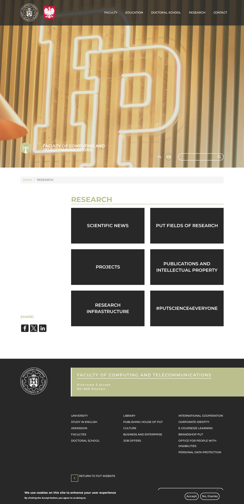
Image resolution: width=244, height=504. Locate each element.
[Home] (30, 12)
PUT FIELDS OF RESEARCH (187, 225)
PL (160, 157)
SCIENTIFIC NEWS (108, 225)
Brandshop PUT (190, 434)
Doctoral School (166, 12)
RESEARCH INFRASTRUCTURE (108, 308)
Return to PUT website (97, 476)
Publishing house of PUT (143, 422)
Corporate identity (194, 422)
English (169, 157)
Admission (79, 428)
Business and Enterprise (142, 434)
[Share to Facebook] (25, 328)
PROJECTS (108, 267)
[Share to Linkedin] (42, 328)
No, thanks (210, 496)
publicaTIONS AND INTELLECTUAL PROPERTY (187, 267)
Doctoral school (85, 440)
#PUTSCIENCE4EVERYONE (187, 308)
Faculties (78, 434)
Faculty (110, 12)
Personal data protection (199, 452)
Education (134, 12)
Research (197, 12)
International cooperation (200, 415)
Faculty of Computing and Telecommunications (74, 148)
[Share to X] (34, 328)
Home (27, 179)
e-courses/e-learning (195, 428)
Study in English (84, 422)
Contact (220, 12)
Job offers (132, 440)
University (79, 415)
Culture (129, 428)
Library (129, 415)
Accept (191, 496)
